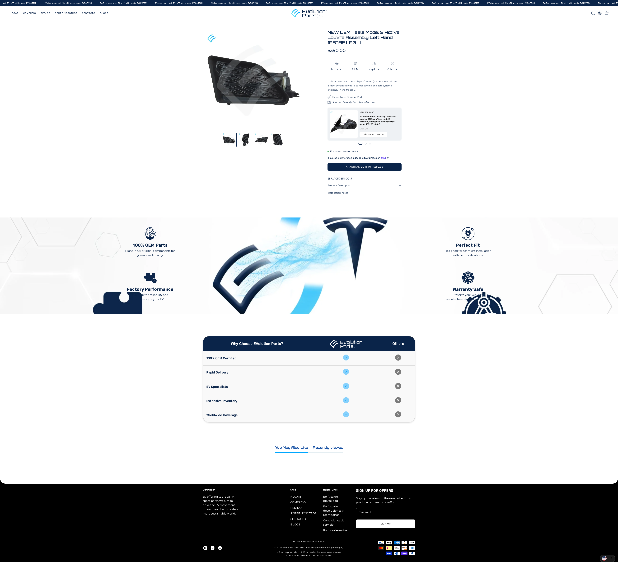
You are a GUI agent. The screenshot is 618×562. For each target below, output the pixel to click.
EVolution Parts (291, 547)
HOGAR (295, 496)
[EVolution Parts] (309, 13)
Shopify (339, 547)
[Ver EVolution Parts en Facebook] (220, 548)
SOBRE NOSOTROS (303, 513)
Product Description (339, 185)
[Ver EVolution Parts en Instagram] (205, 548)
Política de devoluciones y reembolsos (333, 510)
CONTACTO (298, 518)
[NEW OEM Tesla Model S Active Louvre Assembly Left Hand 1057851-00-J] (229, 140)
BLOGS (295, 524)
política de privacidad (287, 552)
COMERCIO (298, 502)
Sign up (386, 524)
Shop (293, 489)
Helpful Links (330, 489)
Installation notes (338, 192)
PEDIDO (296, 507)
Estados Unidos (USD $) (307, 541)
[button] (593, 13)
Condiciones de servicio (298, 555)
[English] (607, 558)
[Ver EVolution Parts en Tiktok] (212, 548)
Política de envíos (335, 530)
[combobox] (607, 558)
